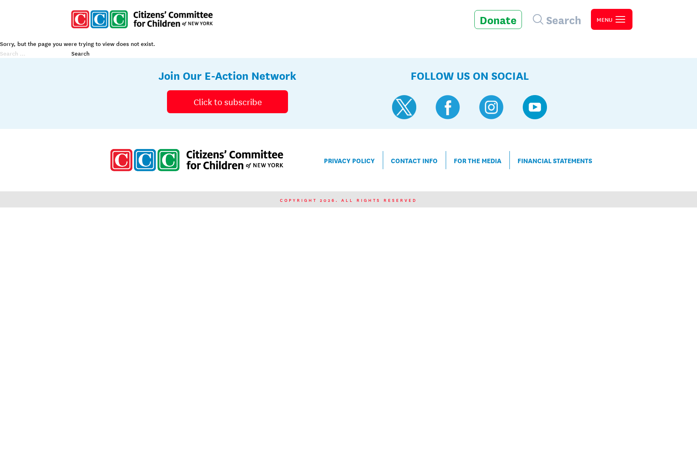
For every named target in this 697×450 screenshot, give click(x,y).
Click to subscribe (228, 101)
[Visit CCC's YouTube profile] (535, 107)
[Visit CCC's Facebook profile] (448, 107)
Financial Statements (555, 160)
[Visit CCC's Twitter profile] (404, 107)
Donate (498, 19)
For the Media (477, 160)
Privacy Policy (349, 160)
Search (80, 53)
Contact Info (414, 160)
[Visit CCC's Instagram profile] (491, 107)
